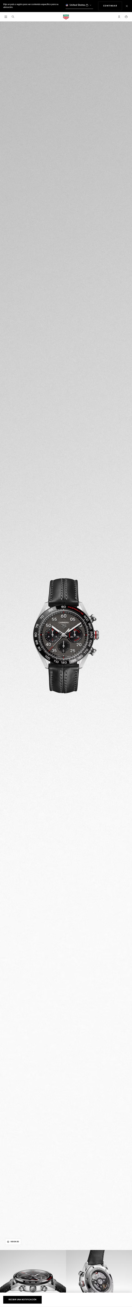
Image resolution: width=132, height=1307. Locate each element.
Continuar (112, 6)
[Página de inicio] (66, 17)
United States (77, 5)
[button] (119, 16)
